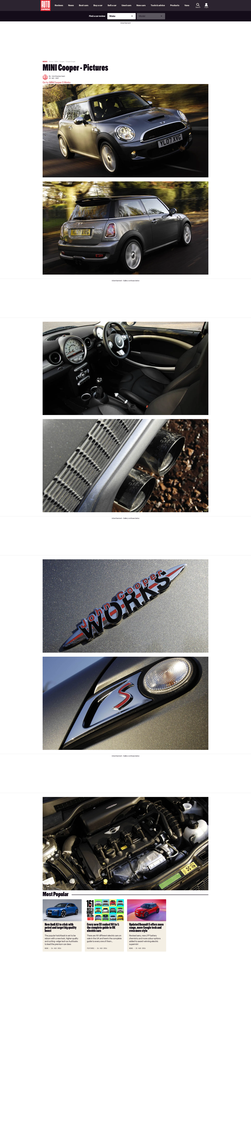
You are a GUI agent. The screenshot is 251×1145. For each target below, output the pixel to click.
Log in (206, 7)
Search (198, 7)
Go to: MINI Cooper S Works (56, 82)
